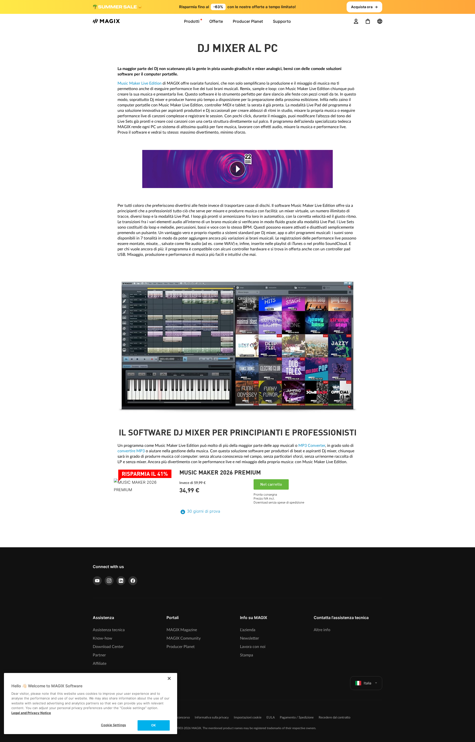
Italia (367, 683)
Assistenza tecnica (109, 630)
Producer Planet (180, 647)
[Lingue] (380, 21)
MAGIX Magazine (181, 630)
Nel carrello (271, 485)
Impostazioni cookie (247, 717)
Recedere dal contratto (334, 717)
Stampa (246, 655)
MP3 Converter (311, 446)
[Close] (169, 678)
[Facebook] (132, 580)
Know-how (102, 638)
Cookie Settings (113, 725)
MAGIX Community (183, 638)
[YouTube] (97, 580)
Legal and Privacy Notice (31, 713)
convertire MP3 (131, 451)
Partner (99, 655)
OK (153, 725)
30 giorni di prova (203, 511)
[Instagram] (109, 580)
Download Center (108, 647)
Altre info (322, 630)
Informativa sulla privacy (212, 717)
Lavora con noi (252, 647)
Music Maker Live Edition (140, 83)
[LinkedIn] (121, 580)
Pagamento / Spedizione (297, 717)
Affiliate (99, 664)
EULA (270, 717)
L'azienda (247, 630)
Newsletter (249, 638)
